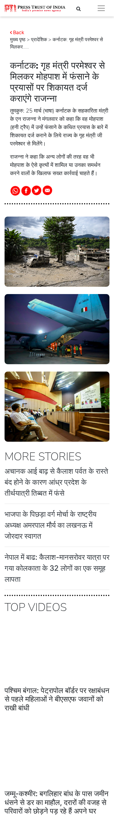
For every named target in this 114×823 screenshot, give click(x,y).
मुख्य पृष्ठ (18, 39)
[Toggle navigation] (101, 8)
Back (18, 32)
